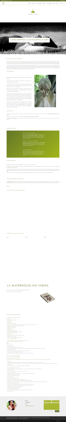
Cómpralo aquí (9, 291)
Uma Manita (9, 318)
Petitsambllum (9, 322)
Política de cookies (46, 417)
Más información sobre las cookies (12, 418)
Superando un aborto (10, 323)
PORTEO (44, 3)
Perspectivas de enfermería (11, 372)
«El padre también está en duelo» (12, 335)
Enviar (57, 411)
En (10, 181)
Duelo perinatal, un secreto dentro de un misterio (14, 386)
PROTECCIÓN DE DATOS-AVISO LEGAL (12, 417)
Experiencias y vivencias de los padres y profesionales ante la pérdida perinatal (19, 380)
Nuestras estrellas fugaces (11, 332)
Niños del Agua (9, 321)
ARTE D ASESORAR (49, 3)
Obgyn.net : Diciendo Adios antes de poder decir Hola (15, 325)
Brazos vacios (9, 361)
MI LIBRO (54, 3)
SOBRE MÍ (29, 3)
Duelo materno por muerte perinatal (12, 388)
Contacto (19, 418)
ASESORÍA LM (33, 3)
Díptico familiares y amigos (12, 338)
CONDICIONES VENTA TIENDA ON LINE (24, 417)
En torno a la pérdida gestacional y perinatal (15, 337)
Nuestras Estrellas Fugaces (11, 331)
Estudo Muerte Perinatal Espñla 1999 (12, 378)
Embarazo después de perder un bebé (13, 375)
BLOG (57, 3)
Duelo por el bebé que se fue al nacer (13, 367)
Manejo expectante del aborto (12, 340)
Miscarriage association (11, 330)
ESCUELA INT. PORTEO (39, 3)
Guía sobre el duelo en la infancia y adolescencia (15, 341)
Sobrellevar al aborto (10, 328)
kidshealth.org (9, 329)
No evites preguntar (27, 149)
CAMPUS (61, 3)
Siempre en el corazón (10, 317)
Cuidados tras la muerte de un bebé (13, 382)
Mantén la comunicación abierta (30, 141)
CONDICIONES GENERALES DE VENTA (37, 417)
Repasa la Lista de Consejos (29, 132)
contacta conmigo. (14, 167)
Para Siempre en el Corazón (11, 324)
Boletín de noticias (25, 418)
